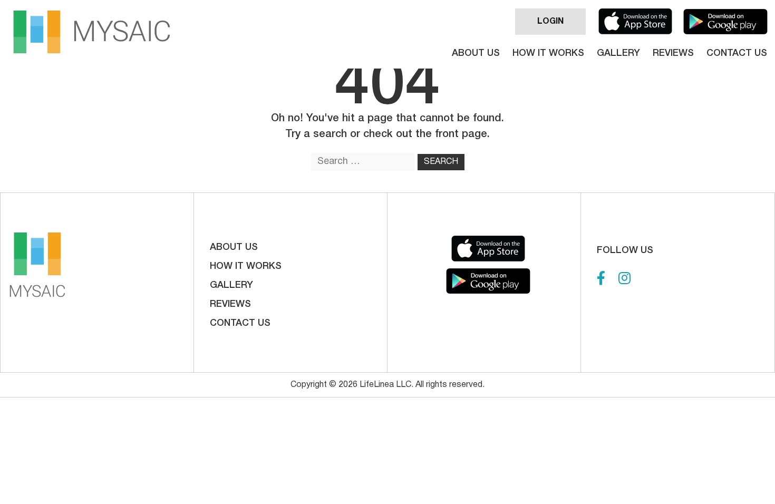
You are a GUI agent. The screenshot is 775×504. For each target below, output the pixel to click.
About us (476, 53)
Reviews (673, 53)
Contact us (736, 53)
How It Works (548, 53)
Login (550, 21)
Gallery (618, 53)
